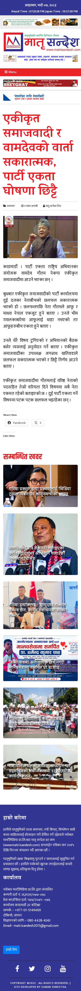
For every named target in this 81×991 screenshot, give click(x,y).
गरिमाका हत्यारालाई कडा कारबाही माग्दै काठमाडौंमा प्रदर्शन (36, 722)
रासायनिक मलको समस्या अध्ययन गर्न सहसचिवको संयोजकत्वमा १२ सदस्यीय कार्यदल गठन (39, 771)
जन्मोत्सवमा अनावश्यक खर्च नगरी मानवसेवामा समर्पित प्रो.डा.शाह (36, 665)
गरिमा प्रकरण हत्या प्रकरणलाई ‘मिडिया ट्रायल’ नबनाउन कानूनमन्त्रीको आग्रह (40, 492)
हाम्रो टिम (11, 950)
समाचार (11, 206)
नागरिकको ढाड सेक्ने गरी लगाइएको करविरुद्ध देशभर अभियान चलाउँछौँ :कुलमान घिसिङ (37, 554)
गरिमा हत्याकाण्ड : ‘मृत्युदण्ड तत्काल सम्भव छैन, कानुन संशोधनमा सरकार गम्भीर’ (38, 611)
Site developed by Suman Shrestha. (40, 987)
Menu (12, 72)
